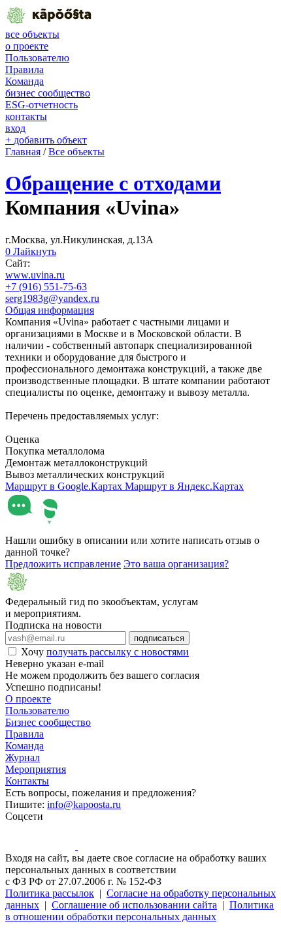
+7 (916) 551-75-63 (46, 286)
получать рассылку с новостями (117, 651)
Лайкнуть (30, 251)
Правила (24, 69)
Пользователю (37, 57)
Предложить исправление (63, 563)
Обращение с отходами (113, 183)
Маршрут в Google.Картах (65, 486)
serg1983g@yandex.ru (52, 298)
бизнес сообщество (47, 92)
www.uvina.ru (35, 274)
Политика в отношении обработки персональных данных (139, 910)
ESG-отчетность (41, 104)
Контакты (27, 780)
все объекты (32, 34)
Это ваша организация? (176, 563)
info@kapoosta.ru (84, 804)
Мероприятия (35, 769)
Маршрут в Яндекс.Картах (184, 486)
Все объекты (76, 151)
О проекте (28, 698)
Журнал (22, 757)
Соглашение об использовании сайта (134, 904)
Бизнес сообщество (48, 722)
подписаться (159, 638)
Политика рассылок (49, 893)
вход (15, 128)
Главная (23, 151)
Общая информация (49, 310)
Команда (24, 81)
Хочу (105, 651)
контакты (26, 116)
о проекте (26, 46)
